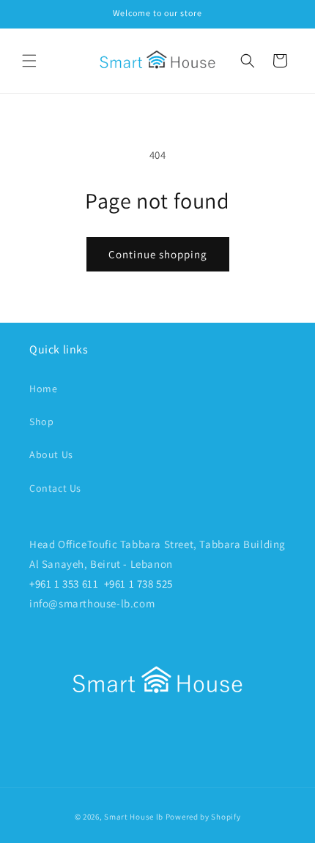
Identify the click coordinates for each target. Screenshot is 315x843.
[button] (29, 61)
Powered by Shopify (203, 817)
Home (43, 388)
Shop (41, 421)
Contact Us (55, 488)
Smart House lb (133, 817)
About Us (51, 454)
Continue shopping (157, 254)
